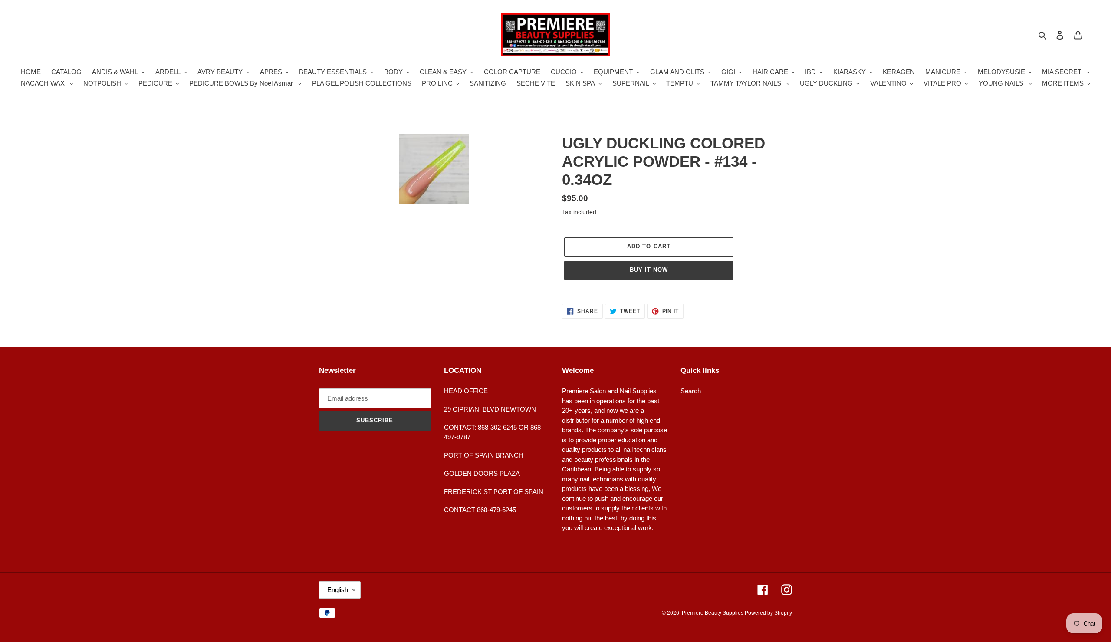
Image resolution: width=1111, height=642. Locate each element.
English (337, 589)
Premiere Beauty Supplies (713, 613)
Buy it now (649, 270)
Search (690, 391)
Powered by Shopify (768, 613)
